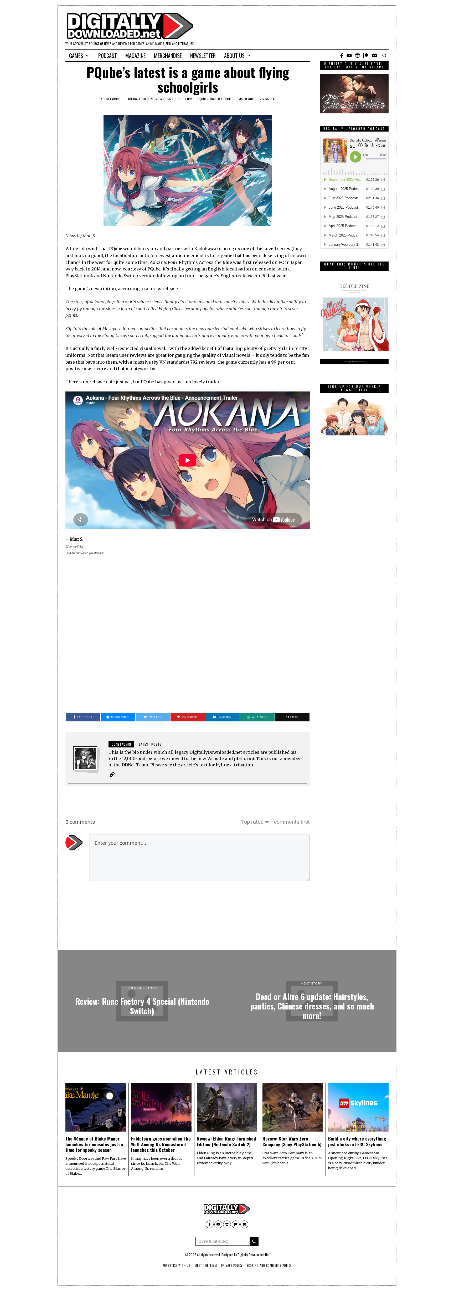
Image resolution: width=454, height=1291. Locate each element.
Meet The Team (206, 1265)
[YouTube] (349, 55)
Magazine (135, 55)
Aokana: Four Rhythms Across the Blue (156, 99)
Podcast (107, 55)
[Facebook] (341, 55)
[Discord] (374, 55)
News (190, 99)
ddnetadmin (111, 99)
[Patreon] (365, 55)
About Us (234, 55)
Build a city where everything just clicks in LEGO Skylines (357, 1141)
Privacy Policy (232, 1265)
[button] (254, 1241)
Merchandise (168, 55)
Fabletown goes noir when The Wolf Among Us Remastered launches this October (161, 1144)
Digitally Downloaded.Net (253, 1254)
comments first (292, 822)
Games (76, 55)
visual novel (247, 99)
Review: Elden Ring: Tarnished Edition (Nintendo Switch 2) (226, 1141)
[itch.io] (357, 55)
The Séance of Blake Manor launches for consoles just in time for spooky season (94, 1144)
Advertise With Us (176, 1265)
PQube (202, 99)
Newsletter (203, 55)
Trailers (229, 99)
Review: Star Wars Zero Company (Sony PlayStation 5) (292, 1141)
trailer (214, 99)
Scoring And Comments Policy (269, 1265)
